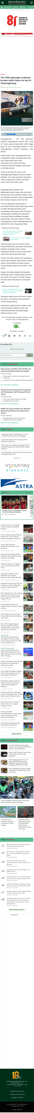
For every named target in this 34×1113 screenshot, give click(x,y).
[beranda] (2, 7)
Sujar (20, 87)
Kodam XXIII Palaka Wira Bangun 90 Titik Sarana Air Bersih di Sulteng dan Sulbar (11, 663)
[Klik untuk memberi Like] (4, 336)
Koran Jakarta (10, 1104)
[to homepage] (17, 1076)
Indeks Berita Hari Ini (17, 1091)
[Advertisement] (17, 54)
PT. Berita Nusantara (21, 1104)
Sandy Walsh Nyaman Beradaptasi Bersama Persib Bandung (10, 546)
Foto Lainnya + (29, 492)
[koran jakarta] (3, 34)
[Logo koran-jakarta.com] (17, 2)
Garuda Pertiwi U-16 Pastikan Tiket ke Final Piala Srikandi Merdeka (14, 511)
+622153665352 (17, 1085)
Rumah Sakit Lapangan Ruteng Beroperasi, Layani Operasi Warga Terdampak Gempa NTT (11, 536)
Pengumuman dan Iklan (17, 1094)
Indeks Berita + (17, 734)
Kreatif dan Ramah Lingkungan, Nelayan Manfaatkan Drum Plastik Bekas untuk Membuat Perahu (12, 694)
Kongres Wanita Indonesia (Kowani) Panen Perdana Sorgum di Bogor (11, 606)
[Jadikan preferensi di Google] (30, 336)
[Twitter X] (25, 336)
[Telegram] (14, 336)
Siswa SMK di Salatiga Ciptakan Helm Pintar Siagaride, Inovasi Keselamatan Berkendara (11, 673)
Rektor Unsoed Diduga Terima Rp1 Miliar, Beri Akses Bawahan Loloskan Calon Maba (11, 556)
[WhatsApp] (9, 336)
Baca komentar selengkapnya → (10, 385)
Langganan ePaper (17, 1097)
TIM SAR (3, 74)
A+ (31, 134)
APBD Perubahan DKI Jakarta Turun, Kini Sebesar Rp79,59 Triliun (10, 566)
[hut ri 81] (17, 20)
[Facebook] (19, 336)
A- (3, 134)
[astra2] (17, 483)
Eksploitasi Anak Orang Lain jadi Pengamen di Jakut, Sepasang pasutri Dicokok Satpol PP (11, 585)
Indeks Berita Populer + (17, 909)
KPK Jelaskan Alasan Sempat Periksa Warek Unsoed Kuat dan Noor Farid (11, 616)
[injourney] (17, 467)
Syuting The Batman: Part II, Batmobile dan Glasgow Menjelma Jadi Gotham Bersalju (11, 575)
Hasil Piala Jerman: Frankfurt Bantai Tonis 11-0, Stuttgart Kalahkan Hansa (10, 704)
